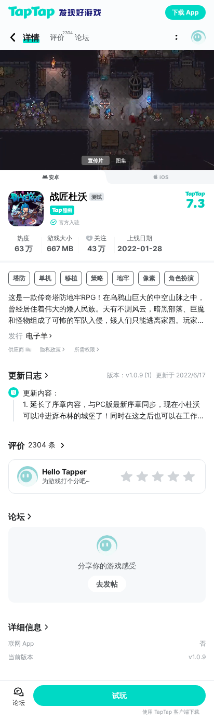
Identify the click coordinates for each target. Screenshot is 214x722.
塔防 (19, 278)
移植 (71, 278)
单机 (45, 278)
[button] (198, 37)
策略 (97, 278)
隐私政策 (50, 349)
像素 (149, 278)
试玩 (119, 695)
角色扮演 (181, 278)
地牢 (123, 278)
